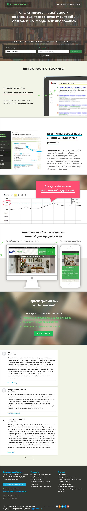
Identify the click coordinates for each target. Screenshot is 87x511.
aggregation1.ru (37, 509)
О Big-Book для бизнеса (38, 477)
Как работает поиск (64, 484)
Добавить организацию (14, 484)
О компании (34, 484)
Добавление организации (66, 486)
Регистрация (43, 333)
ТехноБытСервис (14, 383)
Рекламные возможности (11, 489)
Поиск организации (64, 481)
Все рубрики (42, 56)
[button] (57, 506)
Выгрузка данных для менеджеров (15, 491)
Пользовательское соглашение (40, 486)
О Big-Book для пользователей (40, 474)
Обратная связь (35, 479)
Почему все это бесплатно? (67, 477)
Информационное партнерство (40, 481)
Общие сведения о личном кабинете (70, 479)
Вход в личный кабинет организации (69, 4)
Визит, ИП (11, 452)
